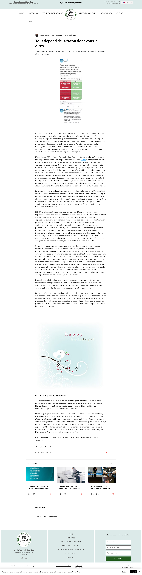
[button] (33, 13)
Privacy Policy (76, 572)
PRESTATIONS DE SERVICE (70, 542)
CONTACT (71, 557)
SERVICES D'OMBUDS (71, 546)
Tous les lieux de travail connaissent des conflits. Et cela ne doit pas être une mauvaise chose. (69, 487)
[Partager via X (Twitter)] (41, 446)
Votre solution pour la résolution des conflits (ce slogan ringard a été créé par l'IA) (101, 487)
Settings (124, 572)
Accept (134, 572)
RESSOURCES (70, 553)
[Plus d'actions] (105, 35)
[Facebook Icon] (22, 558)
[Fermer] (140, 571)
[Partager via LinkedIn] (46, 446)
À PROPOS (71, 538)
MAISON (71, 534)
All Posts (29, 22)
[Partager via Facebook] (36, 446)
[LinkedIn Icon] (26, 558)
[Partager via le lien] (50, 446)
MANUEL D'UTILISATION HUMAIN (71, 549)
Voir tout (113, 463)
